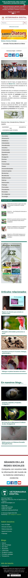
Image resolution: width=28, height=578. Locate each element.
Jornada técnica (14, 122)
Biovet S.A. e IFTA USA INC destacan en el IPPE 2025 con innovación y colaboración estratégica (16, 236)
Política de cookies (15, 575)
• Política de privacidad (7, 507)
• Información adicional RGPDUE (9, 510)
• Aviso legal (4, 505)
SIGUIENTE (22, 127)
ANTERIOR (6, 127)
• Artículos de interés (6, 526)
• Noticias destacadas (6, 529)
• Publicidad (4, 533)
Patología (13, 41)
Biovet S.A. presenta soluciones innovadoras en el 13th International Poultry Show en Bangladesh (16, 220)
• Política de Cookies (6, 508)
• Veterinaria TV (5, 566)
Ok (8, 575)
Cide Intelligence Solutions (14, 514)
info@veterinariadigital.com (8, 502)
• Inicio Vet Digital (5, 524)
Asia (8, 122)
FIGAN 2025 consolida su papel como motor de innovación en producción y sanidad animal (16, 205)
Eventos (8, 41)
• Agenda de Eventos (6, 531)
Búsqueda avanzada (14, 26)
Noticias (3, 41)
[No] (26, 572)
